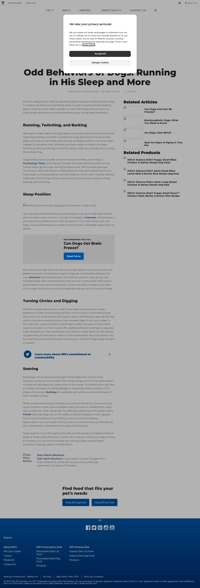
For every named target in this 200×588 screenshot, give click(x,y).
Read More (74, 256)
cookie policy (89, 44)
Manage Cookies (100, 63)
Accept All (100, 54)
